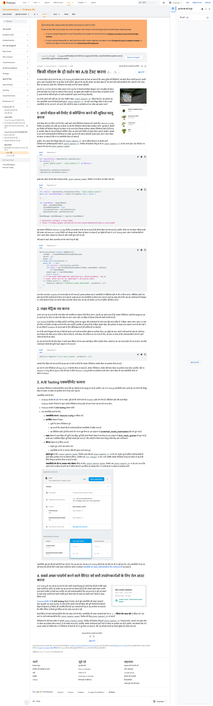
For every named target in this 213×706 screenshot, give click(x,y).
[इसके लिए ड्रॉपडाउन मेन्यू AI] (38, 14)
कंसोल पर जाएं (197, 3)
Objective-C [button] (51, 152)
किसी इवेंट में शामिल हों (84, 680)
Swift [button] (41, 152)
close (209, 9)
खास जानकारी (7, 14)
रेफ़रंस (66, 14)
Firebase (40, 66)
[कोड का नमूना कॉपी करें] (145, 157)
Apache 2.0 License (121, 646)
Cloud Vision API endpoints (88, 43)
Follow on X (82, 673)
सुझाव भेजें (141, 72)
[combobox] (149, 3)
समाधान (47, 3)
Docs (69, 3)
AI (34, 14)
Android (60, 692)
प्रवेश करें (207, 3)
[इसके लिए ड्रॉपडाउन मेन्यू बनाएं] (29, 2)
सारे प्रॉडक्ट (112, 692)
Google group (129, 673)
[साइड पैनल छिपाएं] (27, 702)
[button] (13, 34)
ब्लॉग (187, 3)
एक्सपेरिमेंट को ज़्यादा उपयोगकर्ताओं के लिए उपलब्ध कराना (102, 567)
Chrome (70, 692)
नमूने (34, 673)
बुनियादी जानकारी (21, 14)
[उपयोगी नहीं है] (145, 66)
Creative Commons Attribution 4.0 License (83, 646)
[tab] (41, 152)
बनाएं (24, 3)
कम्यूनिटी (81, 3)
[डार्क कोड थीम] (141, 157)
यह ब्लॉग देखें (82, 666)
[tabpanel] (92, 165)
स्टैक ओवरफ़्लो (128, 669)
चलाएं (35, 3)
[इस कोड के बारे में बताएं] (138, 157)
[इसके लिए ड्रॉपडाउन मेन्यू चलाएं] (40, 2)
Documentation (11, 9)
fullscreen (206, 9)
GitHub (35, 680)
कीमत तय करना (58, 3)
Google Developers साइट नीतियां (47, 648)
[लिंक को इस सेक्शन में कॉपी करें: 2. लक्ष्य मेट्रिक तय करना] (71, 309)
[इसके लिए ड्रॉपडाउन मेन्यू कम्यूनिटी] (86, 2)
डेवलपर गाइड (36, 666)
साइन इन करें (195, 362)
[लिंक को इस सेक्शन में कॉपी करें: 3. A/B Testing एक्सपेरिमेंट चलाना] (87, 382)
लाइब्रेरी (35, 676)
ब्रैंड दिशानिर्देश (128, 680)
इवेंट (57, 400)
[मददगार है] (142, 66)
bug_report (202, 9)
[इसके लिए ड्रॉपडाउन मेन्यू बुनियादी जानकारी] (29, 14)
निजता (38, 701)
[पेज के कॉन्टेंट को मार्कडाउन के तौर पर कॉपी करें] (115, 72)
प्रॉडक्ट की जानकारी (130, 676)
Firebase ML (29, 9)
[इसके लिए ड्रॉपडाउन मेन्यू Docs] (73, 2)
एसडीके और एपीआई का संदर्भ (41, 669)
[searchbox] (15, 21)
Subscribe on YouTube (86, 676)
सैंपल (73, 14)
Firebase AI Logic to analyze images (126, 40)
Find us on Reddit (84, 669)
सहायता (93, 3)
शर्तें (33, 701)
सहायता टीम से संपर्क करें (131, 666)
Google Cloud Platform (96, 692)
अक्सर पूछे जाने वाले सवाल (131, 683)
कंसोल (43, 601)
